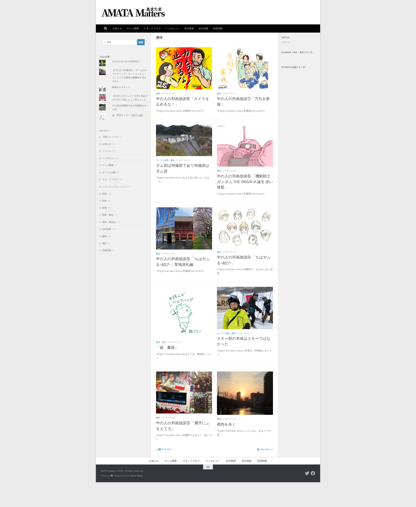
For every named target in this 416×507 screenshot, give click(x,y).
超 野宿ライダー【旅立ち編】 (128, 115)
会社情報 (203, 28)
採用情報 (218, 28)
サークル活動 (162, 160)
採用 (104, 208)
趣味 (158, 93)
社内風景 (189, 28)
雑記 (164, 342)
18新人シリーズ (110, 137)
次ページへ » (265, 449)
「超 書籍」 (167, 347)
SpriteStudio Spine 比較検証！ (126, 61)
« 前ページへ (164, 449)
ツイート (285, 42)
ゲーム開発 (133, 28)
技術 (104, 200)
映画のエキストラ (121, 87)
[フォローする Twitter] (307, 473)
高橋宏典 (106, 250)
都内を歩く (226, 424)
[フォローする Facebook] (313, 473)
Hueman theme (136, 475)
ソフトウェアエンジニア (114, 186)
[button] (184, 68)
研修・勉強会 (109, 222)
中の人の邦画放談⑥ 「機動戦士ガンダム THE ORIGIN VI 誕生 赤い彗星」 (245, 182)
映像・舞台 (107, 215)
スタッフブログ (152, 28)
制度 (104, 193)
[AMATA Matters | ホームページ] (133, 12)
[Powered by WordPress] (112, 476)
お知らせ (117, 28)
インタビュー (172, 28)
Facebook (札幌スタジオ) (293, 67)
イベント (106, 151)
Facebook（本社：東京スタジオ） (297, 52)
